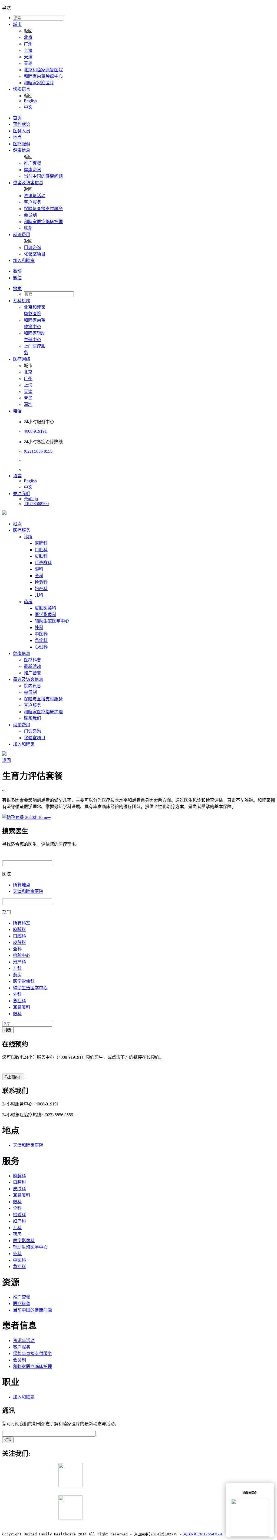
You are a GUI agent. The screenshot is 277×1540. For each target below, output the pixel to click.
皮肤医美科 (45, 608)
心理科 (41, 647)
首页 (17, 118)
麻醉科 (41, 543)
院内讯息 (32, 686)
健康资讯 (32, 169)
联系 (28, 228)
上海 (28, 50)
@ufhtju (31, 498)
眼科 (39, 569)
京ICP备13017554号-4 (202, 1534)
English (30, 101)
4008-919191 (35, 431)
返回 (6, 760)
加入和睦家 (24, 260)
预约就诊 (21, 124)
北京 (28, 37)
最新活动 (32, 666)
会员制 (30, 215)
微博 (17, 271)
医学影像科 (45, 614)
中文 (28, 107)
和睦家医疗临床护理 (43, 221)
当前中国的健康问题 (43, 176)
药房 (28, 601)
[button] (144, 288)
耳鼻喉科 (43, 562)
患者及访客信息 (28, 182)
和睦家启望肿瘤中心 (43, 76)
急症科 (41, 640)
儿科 (39, 595)
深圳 (28, 404)
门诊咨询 (32, 247)
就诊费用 (21, 234)
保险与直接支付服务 (43, 208)
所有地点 (21, 885)
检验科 (41, 582)
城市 (17, 24)
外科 (39, 627)
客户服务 (32, 202)
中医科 (41, 634)
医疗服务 (21, 144)
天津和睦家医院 (28, 891)
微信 (17, 277)
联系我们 (32, 718)
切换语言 (21, 89)
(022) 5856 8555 (38, 451)
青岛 (28, 63)
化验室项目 (34, 254)
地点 (17, 137)
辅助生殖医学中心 (52, 621)
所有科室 (21, 923)
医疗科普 (32, 660)
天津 (28, 57)
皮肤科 (41, 556)
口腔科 (41, 549)
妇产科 (41, 588)
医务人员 (21, 131)
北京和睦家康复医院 (43, 70)
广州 (28, 44)
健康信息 (21, 150)
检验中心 (21, 955)
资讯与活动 (34, 195)
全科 (39, 575)
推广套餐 (32, 163)
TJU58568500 (36, 503)
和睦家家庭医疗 (39, 82)
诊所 (28, 536)
